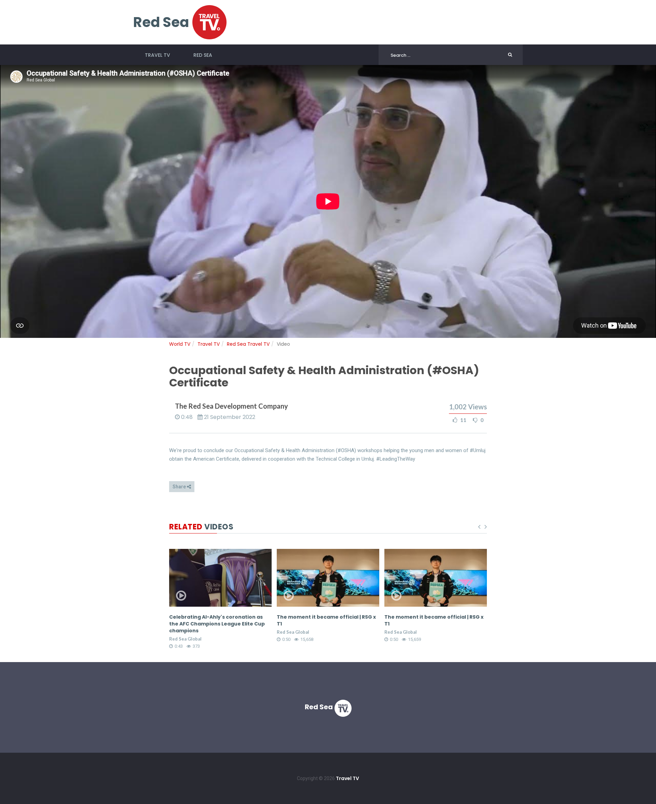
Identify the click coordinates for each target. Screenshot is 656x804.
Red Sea (202, 55)
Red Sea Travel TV (248, 344)
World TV (179, 344)
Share (180, 486)
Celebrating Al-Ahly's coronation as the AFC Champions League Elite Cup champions (217, 624)
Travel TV (157, 55)
